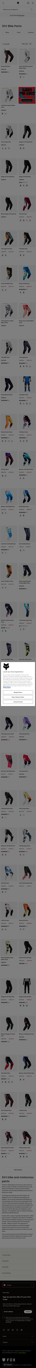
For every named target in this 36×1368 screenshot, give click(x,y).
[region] (18, 684)
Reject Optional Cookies (18, 697)
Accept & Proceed (18, 702)
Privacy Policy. (6, 687)
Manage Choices (18, 692)
